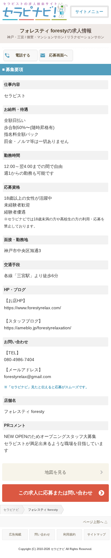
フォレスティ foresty (43, 30)
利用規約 (69, 534)
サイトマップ (96, 534)
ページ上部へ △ (95, 522)
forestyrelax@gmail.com (27, 376)
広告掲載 (15, 534)
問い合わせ (42, 534)
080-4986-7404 (19, 359)
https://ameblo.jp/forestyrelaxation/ (37, 328)
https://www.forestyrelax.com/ (32, 308)
